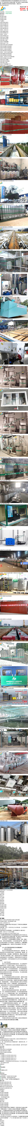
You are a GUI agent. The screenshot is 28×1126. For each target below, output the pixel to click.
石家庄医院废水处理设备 (5, 55)
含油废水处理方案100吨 (5, 1083)
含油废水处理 (3, 18)
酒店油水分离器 (3, 1098)
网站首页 (2, 15)
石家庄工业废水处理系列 (5, 49)
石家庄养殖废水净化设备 (5, 58)
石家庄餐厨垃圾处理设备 (5, 53)
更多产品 (2, 909)
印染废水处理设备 (4, 1095)
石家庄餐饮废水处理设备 (5, 50)
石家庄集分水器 (3, 40)
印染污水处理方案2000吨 (6, 1085)
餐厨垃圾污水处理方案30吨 (6, 1086)
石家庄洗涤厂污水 (4, 43)
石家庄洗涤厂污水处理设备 (6, 65)
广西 (23, 1118)
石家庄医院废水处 (4, 32)
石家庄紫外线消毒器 (4, 61)
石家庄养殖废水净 (4, 35)
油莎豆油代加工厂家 (17, 1061)
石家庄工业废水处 (4, 27)
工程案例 (2, 893)
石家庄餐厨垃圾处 (4, 31)
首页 (6, 927)
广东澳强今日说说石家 (5, 1058)
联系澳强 (2, 903)
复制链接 (15, 1116)
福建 (15, 1118)
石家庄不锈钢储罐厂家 (5, 64)
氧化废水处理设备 (4, 1092)
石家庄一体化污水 (4, 30)
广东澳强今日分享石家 (5, 1055)
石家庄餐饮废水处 (4, 28)
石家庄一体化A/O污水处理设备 (7, 56)
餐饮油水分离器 (9, 1040)
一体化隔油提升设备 (11, 921)
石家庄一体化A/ (3, 34)
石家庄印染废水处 (4, 25)
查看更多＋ (2, 1089)
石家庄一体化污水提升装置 (6, 52)
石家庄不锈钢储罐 (4, 41)
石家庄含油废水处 (4, 24)
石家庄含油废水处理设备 (5, 46)
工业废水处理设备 (19, 1039)
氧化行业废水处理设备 (5, 919)
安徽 (20, 1118)
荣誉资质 (2, 900)
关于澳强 (2, 897)
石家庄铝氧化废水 (4, 22)
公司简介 (2, 899)
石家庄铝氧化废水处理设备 (6, 44)
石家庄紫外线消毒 (4, 38)
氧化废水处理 (3, 16)
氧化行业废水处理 (11, 1039)
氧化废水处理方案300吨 (5, 1082)
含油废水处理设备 (15, 919)
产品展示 (2, 21)
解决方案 (2, 894)
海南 (25, 1118)
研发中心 (2, 896)
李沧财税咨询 (9, 1061)
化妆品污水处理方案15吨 (6, 1088)
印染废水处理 (3, 19)
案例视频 (2, 891)
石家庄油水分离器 (4, 37)
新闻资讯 (2, 902)
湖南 (18, 1118)
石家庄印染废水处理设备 (5, 47)
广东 (11, 1118)
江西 (13, 1118)
